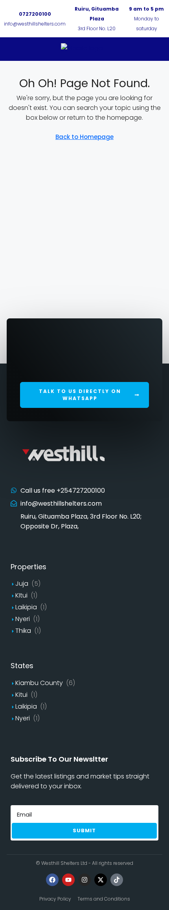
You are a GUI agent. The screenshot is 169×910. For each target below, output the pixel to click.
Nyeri (22, 618)
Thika (23, 630)
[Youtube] (68, 879)
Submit (84, 830)
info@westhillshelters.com (35, 23)
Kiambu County (39, 682)
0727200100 (35, 14)
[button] (84, 395)
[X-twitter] (100, 879)
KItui (21, 595)
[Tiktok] (116, 879)
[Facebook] (52, 879)
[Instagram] (84, 879)
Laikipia (26, 607)
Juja (21, 583)
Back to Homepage (84, 137)
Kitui (21, 694)
